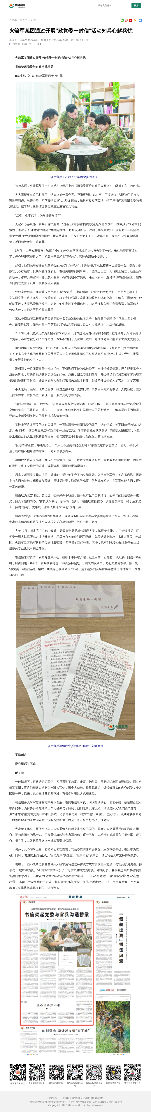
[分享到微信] (122, 20)
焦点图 (23, 20)
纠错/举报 (52, 1098)
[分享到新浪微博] (126, 20)
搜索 (136, 5)
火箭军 (13, 20)
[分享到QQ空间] (134, 20)
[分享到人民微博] (130, 20)
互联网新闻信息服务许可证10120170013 (83, 1098)
